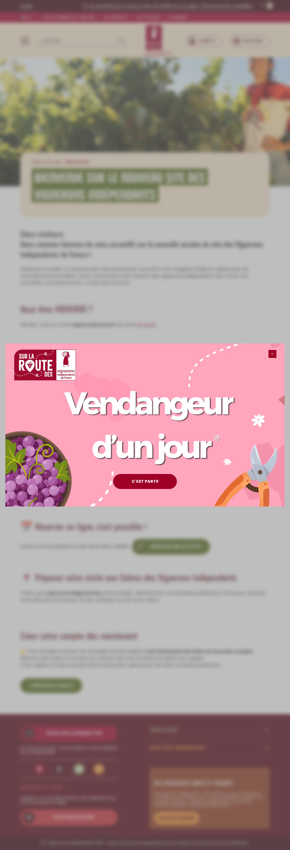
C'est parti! (145, 481)
